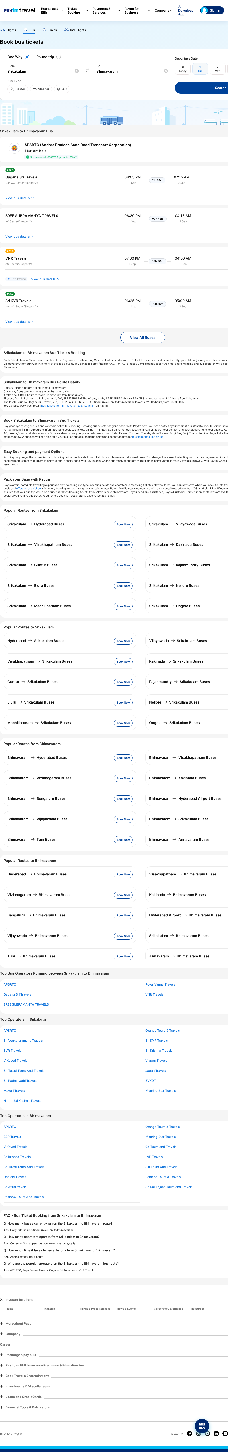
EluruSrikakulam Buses (31, 702)
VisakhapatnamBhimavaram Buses (183, 874)
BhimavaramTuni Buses (31, 839)
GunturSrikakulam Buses (32, 681)
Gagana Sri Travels (17, 994)
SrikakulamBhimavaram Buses (179, 935)
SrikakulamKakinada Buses (176, 544)
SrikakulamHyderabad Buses (35, 524)
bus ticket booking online (147, 436)
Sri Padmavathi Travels (20, 1080)
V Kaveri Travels (15, 1060)
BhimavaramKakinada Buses (177, 778)
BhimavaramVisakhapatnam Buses (183, 757)
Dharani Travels (15, 1177)
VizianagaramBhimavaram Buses (39, 894)
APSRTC (10, 984)
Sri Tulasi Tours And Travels (24, 1070)
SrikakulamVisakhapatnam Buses (39, 544)
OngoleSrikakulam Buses (174, 722)
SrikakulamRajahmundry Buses (179, 565)
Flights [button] (11, 30)
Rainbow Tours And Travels (24, 1197)
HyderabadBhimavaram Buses (37, 874)
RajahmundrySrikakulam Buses (179, 681)
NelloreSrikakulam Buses (174, 702)
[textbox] (43, 71)
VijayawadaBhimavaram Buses (37, 935)
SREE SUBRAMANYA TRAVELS (26, 1004)
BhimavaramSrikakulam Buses (179, 819)
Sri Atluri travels (15, 1187)
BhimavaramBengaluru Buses (36, 798)
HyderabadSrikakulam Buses (35, 640)
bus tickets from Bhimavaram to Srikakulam (68, 405)
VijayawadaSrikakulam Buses (178, 640)
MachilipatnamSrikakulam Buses (39, 722)
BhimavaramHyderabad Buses (37, 757)
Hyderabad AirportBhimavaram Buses (185, 915)
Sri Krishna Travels (17, 1157)
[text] (8, 30)
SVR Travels (12, 1050)
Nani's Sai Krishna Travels (22, 1100)
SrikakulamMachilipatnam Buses (39, 606)
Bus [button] (32, 30)
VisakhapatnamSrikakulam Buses (39, 661)
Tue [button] (200, 71)
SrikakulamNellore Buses (174, 585)
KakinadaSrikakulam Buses (176, 661)
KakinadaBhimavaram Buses (177, 894)
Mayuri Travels (14, 1090)
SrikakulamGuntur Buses (32, 565)
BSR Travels (12, 1137)
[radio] (19, 56)
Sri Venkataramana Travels (23, 1040)
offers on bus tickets (28, 488)
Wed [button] (217, 71)
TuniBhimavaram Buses (31, 956)
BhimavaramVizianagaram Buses (39, 778)
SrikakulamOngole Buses (174, 606)
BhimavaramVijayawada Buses (37, 819)
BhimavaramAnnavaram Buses (179, 839)
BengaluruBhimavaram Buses (36, 915)
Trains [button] (52, 30)
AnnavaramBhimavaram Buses (179, 956)
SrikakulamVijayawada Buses (178, 524)
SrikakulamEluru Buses (31, 585)
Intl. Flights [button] (78, 30)
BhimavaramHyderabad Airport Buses (185, 798)
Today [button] (183, 71)
